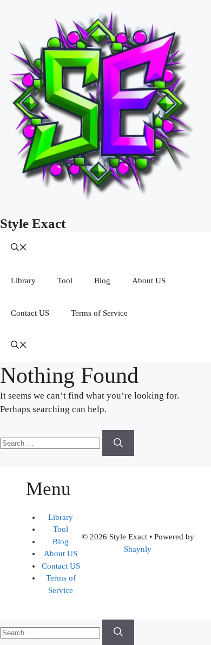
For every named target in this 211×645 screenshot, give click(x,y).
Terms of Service (99, 313)
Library (23, 280)
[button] (19, 248)
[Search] (118, 443)
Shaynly (137, 549)
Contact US (30, 313)
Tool (64, 280)
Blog (102, 280)
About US (149, 280)
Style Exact (32, 223)
